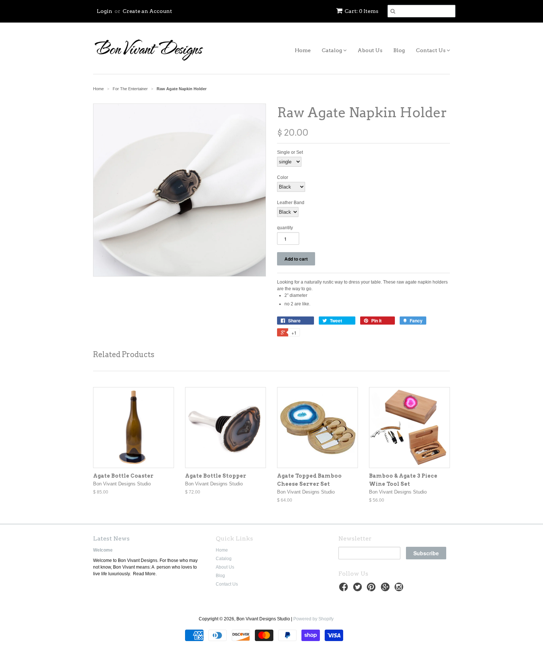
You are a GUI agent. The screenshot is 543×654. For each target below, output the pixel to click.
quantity (285, 227)
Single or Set (290, 152)
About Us (370, 50)
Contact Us (431, 50)
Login (104, 11)
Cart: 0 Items (361, 11)
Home (303, 50)
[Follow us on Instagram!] (400, 589)
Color (282, 177)
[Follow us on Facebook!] (344, 589)
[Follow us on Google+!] (386, 589)
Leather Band (290, 202)
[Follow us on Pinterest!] (372, 589)
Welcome (103, 550)
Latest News (111, 538)
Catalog (332, 50)
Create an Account (147, 11)
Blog (399, 50)
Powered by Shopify (313, 618)
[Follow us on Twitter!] (358, 589)
